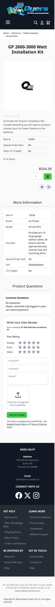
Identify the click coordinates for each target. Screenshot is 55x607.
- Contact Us (35, 562)
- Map (32, 568)
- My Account (10, 517)
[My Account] (42, 22)
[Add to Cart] (48, 176)
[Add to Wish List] (42, 187)
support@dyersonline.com (27, 590)
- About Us (9, 556)
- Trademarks (36, 528)
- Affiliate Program (38, 534)
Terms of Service (39, 424)
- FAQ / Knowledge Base (13, 524)
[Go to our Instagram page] (36, 495)
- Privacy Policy (36, 523)
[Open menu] (7, 22)
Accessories (11, 36)
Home (6, 33)
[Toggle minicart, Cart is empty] (48, 22)
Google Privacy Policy (17, 424)
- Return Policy (11, 537)
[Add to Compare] (49, 187)
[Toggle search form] (36, 22)
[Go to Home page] (27, 9)
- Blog (6, 568)
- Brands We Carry (13, 562)
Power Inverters (30, 33)
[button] (11, 116)
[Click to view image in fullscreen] (27, 85)
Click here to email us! (27, 479)
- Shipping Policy (12, 532)
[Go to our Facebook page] (18, 495)
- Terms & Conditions (40, 517)
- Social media (36, 556)
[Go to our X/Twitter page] (27, 495)
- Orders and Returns (14, 543)
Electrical (16, 33)
